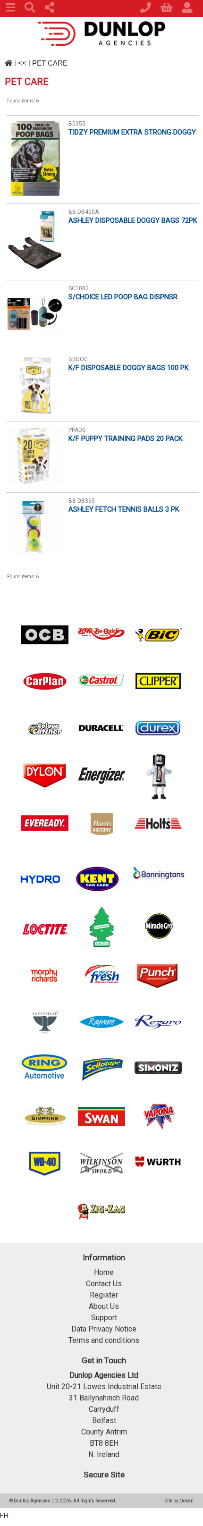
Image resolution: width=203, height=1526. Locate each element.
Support (104, 1317)
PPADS (76, 430)
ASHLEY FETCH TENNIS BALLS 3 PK (123, 509)
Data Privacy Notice (103, 1328)
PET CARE (50, 63)
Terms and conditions (103, 1340)
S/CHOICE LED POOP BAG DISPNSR (123, 297)
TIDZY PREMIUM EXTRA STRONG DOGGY (132, 132)
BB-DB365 (81, 500)
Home (104, 1272)
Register (104, 1294)
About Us (104, 1306)
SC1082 (78, 288)
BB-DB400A (83, 212)
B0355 (76, 123)
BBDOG (78, 359)
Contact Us (104, 1283)
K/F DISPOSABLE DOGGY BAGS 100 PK (128, 367)
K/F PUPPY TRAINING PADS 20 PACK (125, 438)
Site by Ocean (179, 1500)
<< (22, 63)
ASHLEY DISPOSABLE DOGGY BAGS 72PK (132, 220)
